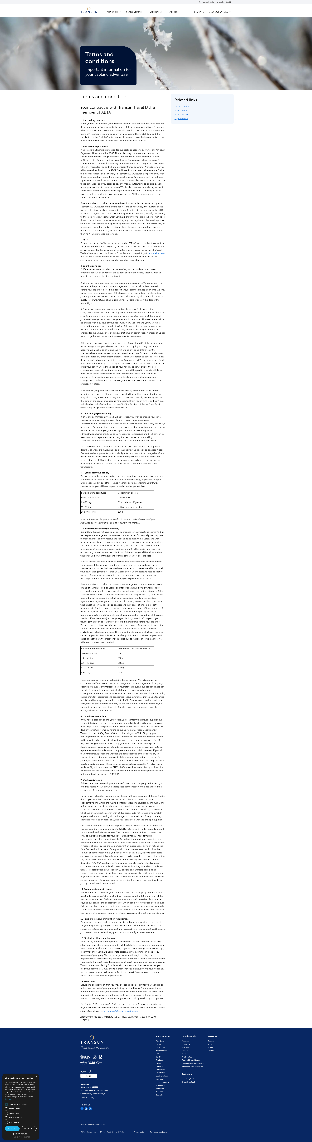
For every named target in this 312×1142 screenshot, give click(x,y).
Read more (9, 1099)
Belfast (158, 1044)
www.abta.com (157, 253)
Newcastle (160, 1089)
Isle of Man (160, 1073)
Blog (183, 1054)
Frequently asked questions (192, 1066)
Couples (211, 1041)
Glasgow (159, 1066)
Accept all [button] (12, 1129)
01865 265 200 (92, 1087)
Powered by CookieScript (21, 1137)
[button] (21, 1134)
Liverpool (159, 1079)
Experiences (156, 12)
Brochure (185, 1047)
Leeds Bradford (162, 1076)
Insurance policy (182, 106)
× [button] (36, 1076)
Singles (210, 1044)
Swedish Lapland (188, 1082)
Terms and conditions (158, 1132)
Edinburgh (160, 1060)
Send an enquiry (87, 1097)
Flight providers (181, 118)
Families (211, 1051)
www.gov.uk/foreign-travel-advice (121, 1011)
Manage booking (222, 2)
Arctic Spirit (112, 12)
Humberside (161, 1070)
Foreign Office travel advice (193, 1063)
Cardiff (158, 1057)
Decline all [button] (29, 1129)
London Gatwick (162, 1082)
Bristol (158, 1054)
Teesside (159, 1095)
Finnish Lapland (188, 1079)
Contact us (203, 2)
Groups (210, 1047)
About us (174, 12)
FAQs (212, 2)
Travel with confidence (191, 1060)
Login (88, 1076)
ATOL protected (181, 114)
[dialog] (20, 1107)
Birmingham (160, 1047)
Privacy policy (181, 110)
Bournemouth (161, 1051)
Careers (185, 1051)
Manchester (160, 1085)
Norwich (159, 1092)
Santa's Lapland (134, 12)
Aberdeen (160, 1041)
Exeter (158, 1063)
